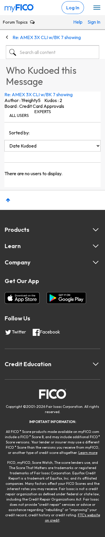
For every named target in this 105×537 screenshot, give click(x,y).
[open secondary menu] (96, 8)
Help (77, 22)
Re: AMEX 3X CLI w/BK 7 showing (38, 94)
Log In (72, 7)
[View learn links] (95, 246)
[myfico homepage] (19, 6)
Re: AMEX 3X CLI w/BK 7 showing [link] (47, 37)
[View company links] (95, 262)
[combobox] (52, 52)
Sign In (92, 22)
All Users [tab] (19, 115)
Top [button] (8, 200)
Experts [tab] (42, 111)
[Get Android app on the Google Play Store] (66, 298)
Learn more (87, 452)
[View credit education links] (95, 364)
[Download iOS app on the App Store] (22, 298)
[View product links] (95, 229)
